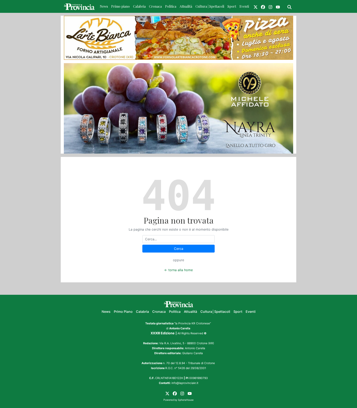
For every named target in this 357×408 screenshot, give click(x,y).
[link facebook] (263, 6)
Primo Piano (123, 311)
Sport (231, 6)
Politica (170, 6)
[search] (289, 6)
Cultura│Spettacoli (215, 311)
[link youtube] (278, 6)
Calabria (139, 6)
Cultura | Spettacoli (209, 6)
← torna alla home (178, 270)
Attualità (186, 6)
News (104, 6)
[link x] (255, 6)
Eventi (244, 6)
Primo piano (120, 6)
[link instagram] (270, 6)
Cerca (178, 249)
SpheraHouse (186, 399)
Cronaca (155, 6)
